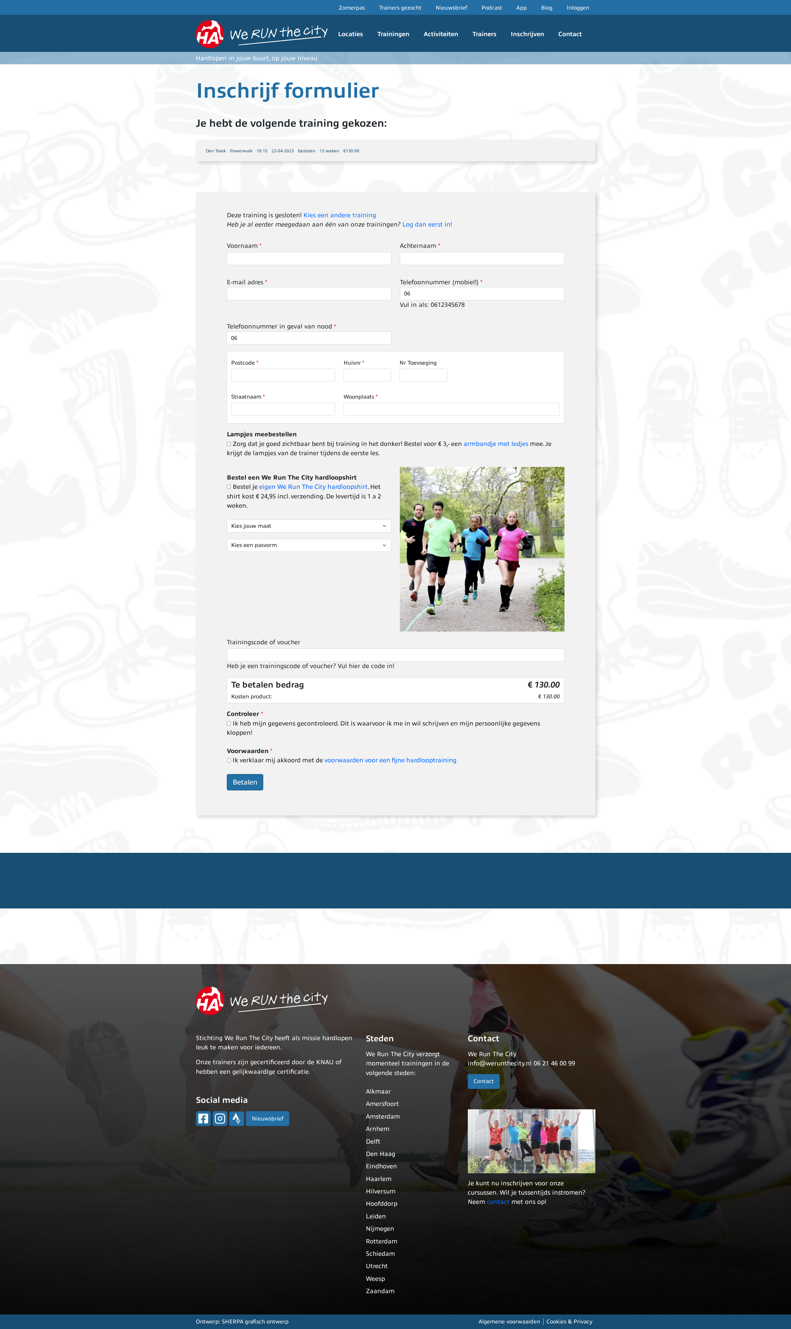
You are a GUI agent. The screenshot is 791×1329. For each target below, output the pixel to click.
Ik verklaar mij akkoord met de (345, 760)
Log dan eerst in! (427, 224)
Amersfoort (382, 1103)
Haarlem (378, 1179)
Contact (570, 34)
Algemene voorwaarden (509, 1321)
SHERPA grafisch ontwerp (255, 1321)
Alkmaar (378, 1091)
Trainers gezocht (400, 8)
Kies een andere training (339, 215)
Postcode (243, 363)
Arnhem (377, 1128)
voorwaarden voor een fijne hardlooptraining (390, 760)
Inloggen (578, 8)
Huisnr (352, 363)
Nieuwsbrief (451, 8)
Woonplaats (359, 397)
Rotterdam (381, 1241)
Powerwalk (241, 151)
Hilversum (381, 1191)
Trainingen (393, 34)
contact (498, 1201)
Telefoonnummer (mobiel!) (439, 282)
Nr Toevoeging (418, 363)
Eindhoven (381, 1166)
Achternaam (418, 245)
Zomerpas (352, 8)
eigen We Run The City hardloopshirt (313, 486)
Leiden (376, 1216)
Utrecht (377, 1266)
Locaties (350, 34)
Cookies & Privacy (569, 1321)
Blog (546, 8)
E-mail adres (245, 282)
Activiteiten (441, 34)
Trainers (484, 34)
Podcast (491, 8)
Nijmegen (380, 1228)
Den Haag (380, 1154)
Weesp (375, 1278)
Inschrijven (527, 34)
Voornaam (242, 245)
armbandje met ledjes (495, 443)
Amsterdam (383, 1116)
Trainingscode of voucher (263, 642)
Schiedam (380, 1253)
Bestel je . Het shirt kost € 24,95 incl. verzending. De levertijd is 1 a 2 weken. (304, 496)
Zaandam (380, 1291)
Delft (373, 1141)
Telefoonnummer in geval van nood (279, 326)
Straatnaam (246, 397)
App (521, 8)
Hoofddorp (381, 1203)
